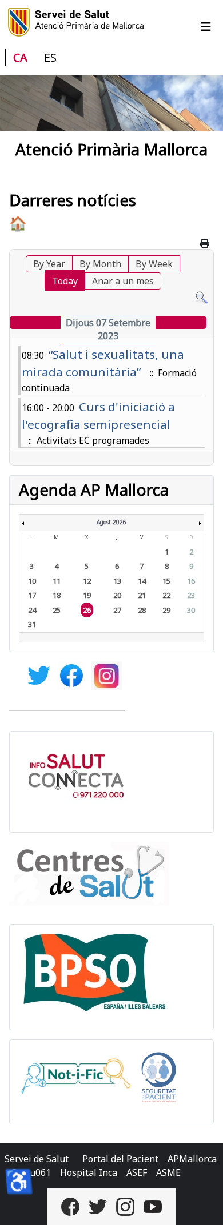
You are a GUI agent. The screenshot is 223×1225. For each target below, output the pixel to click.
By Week (154, 264)
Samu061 (31, 1172)
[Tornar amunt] (203, 1204)
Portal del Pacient (120, 1158)
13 (117, 581)
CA (20, 57)
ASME (168, 1172)
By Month (100, 264)
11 (57, 581)
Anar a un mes (123, 281)
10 (32, 581)
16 (191, 581)
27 (117, 610)
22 (166, 595)
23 (191, 595)
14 (142, 581)
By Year (49, 264)
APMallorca (192, 1158)
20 (117, 595)
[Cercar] (202, 296)
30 (191, 610)
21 (142, 595)
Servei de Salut (37, 1158)
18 (57, 595)
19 (87, 595)
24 (32, 610)
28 (142, 610)
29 (166, 610)
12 (87, 581)
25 (57, 610)
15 (166, 581)
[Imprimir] (205, 243)
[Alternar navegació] (205, 26)
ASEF (136, 1172)
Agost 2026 (111, 522)
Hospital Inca (88, 1172)
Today (65, 281)
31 (32, 624)
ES (50, 57)
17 (32, 595)
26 (87, 610)
